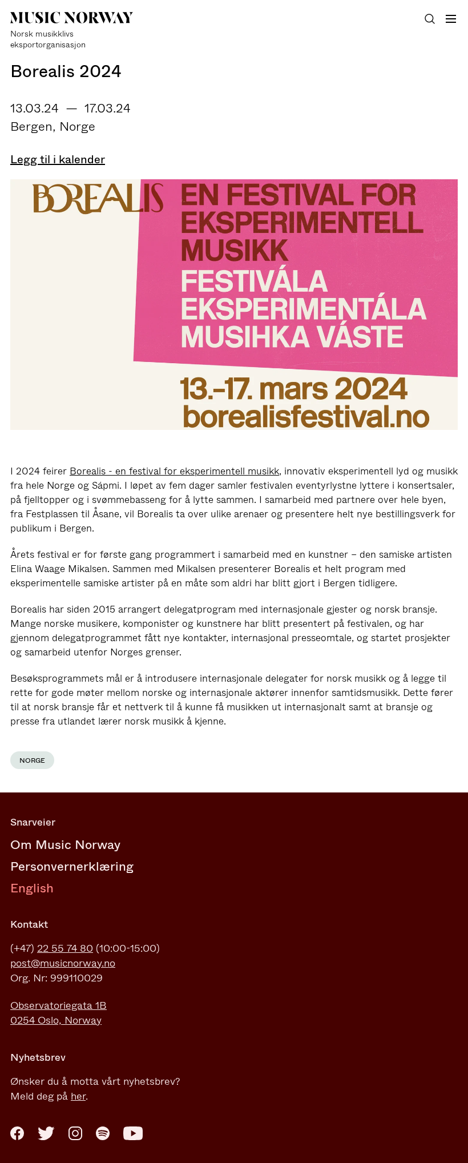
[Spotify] (103, 1133)
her (78, 1096)
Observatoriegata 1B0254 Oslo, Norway (58, 1013)
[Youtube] (133, 1133)
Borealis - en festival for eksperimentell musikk (174, 471)
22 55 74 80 (65, 948)
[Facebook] (17, 1133)
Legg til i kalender (57, 160)
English (32, 888)
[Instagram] (75, 1133)
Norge (32, 760)
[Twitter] (46, 1133)
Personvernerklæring (72, 866)
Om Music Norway (65, 845)
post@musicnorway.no (62, 963)
